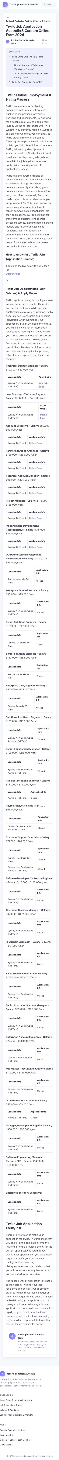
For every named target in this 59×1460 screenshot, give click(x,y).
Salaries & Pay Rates (9, 1410)
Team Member (6, 1435)
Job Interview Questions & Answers (16, 1415)
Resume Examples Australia (13, 1430)
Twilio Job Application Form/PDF (27, 82)
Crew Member (6, 1445)
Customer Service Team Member (15, 1440)
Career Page (13, 273)
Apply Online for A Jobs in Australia (16, 1400)
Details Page (35, 443)
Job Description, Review (11, 1405)
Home (8, 17)
